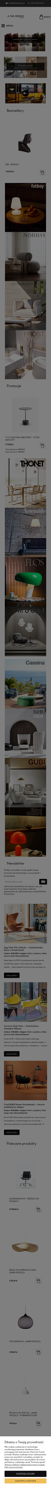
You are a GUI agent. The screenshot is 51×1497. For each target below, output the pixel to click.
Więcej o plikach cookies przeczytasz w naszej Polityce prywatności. (25, 1465)
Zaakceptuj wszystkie (25, 1481)
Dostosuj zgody (25, 1473)
